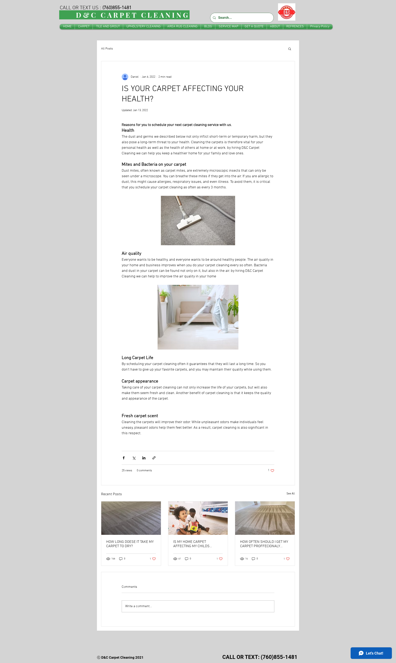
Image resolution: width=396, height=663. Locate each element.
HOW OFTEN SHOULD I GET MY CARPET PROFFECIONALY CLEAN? (264, 544)
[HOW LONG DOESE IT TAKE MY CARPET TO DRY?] (131, 518)
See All (290, 493)
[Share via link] (154, 458)
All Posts (107, 48)
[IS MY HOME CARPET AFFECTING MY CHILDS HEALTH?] (198, 518)
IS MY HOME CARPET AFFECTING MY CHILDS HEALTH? (191, 544)
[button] (290, 48)
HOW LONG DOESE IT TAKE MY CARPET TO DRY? (130, 544)
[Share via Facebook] (124, 458)
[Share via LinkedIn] (144, 458)
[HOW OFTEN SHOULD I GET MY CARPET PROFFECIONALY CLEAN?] (265, 518)
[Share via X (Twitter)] (134, 458)
